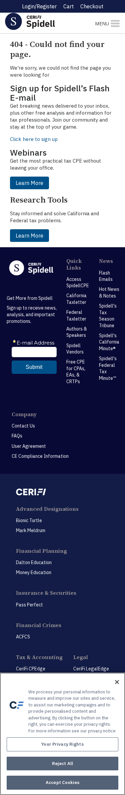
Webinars (28, 152)
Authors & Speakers (76, 332)
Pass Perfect (29, 605)
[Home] (41, 21)
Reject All (62, 763)
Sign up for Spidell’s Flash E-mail (60, 93)
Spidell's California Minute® (109, 342)
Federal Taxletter (76, 315)
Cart (68, 6)
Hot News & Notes (109, 292)
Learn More (29, 183)
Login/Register (39, 6)
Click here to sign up (34, 139)
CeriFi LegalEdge (91, 669)
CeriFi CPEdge (30, 669)
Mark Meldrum (30, 530)
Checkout (91, 6)
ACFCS (23, 637)
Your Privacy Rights (62, 744)
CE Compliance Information (40, 456)
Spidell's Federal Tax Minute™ (108, 368)
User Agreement (29, 446)
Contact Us (23, 426)
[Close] (117, 682)
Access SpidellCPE (77, 282)
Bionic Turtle (29, 520)
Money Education (33, 572)
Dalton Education (34, 562)
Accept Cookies (62, 782)
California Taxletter (76, 299)
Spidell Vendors (75, 349)
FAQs (17, 436)
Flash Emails (106, 276)
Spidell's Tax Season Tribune (108, 316)
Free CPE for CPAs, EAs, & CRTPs (75, 372)
